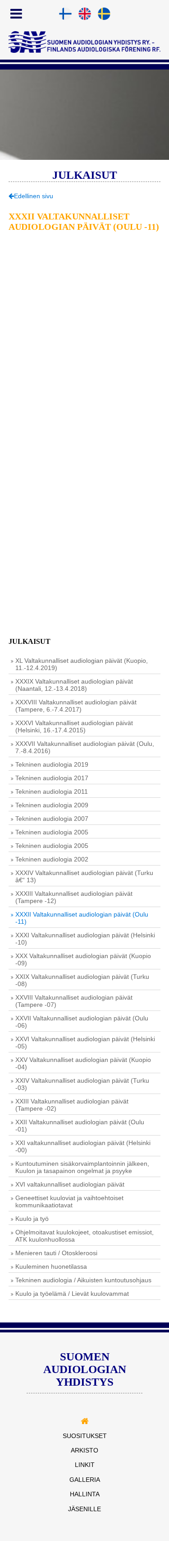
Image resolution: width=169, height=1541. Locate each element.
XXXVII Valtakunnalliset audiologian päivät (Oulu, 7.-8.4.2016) (84, 747)
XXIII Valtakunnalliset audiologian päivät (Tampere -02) (71, 1105)
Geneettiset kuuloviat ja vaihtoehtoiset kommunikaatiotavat (69, 1201)
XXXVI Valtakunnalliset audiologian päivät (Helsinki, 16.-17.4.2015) (74, 726)
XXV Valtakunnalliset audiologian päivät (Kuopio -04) (83, 1063)
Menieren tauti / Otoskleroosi (56, 1253)
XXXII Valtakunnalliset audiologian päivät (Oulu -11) (81, 918)
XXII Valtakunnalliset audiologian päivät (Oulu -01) (79, 1125)
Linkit (85, 1464)
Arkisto (84, 1450)
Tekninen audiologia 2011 (51, 791)
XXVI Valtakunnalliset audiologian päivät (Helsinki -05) (85, 1042)
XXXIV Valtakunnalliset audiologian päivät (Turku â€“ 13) (84, 876)
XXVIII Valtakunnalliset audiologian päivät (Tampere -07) (73, 1001)
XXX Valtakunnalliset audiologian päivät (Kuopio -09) (83, 959)
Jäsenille (84, 1509)
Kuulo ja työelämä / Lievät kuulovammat (72, 1293)
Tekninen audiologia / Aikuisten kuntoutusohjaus (83, 1280)
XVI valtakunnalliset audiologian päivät (69, 1184)
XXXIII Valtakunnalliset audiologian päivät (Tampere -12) (73, 897)
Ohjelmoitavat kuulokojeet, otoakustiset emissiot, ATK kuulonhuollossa (84, 1236)
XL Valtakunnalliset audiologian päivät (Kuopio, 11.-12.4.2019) (81, 664)
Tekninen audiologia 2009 (51, 805)
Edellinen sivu (33, 196)
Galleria (84, 1479)
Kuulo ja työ (32, 1218)
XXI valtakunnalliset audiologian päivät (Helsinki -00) (83, 1146)
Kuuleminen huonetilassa (51, 1266)
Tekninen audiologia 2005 (51, 832)
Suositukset (85, 1435)
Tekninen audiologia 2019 (51, 764)
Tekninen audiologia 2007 (51, 818)
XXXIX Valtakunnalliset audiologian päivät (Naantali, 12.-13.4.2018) (74, 685)
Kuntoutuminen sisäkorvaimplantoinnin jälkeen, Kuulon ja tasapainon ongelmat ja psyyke (82, 1167)
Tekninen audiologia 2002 (51, 859)
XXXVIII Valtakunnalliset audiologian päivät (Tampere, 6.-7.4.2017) (76, 705)
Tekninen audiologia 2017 (51, 778)
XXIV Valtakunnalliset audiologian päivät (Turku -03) (82, 1084)
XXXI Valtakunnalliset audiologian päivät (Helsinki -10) (85, 938)
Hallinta (85, 1494)
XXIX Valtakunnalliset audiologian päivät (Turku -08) (82, 980)
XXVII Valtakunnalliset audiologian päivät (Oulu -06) (81, 1022)
